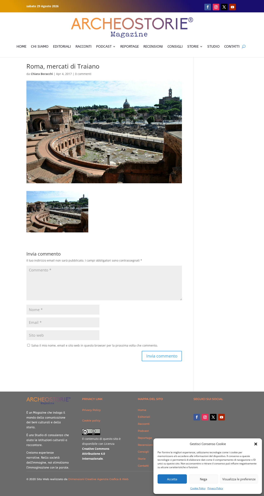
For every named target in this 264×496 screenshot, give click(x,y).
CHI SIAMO (39, 46)
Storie (142, 458)
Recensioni (145, 444)
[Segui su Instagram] (216, 7)
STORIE (193, 46)
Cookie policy (91, 420)
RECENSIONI (153, 46)
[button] (256, 444)
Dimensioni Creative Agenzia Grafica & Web (98, 479)
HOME (21, 46)
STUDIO (213, 46)
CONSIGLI (175, 46)
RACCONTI (83, 46)
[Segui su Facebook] (207, 7)
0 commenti (83, 74)
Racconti (144, 423)
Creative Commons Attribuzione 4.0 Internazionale (95, 453)
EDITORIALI (62, 46)
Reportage (145, 437)
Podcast (143, 430)
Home (142, 410)
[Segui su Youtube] (232, 7)
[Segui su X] (224, 7)
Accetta (172, 479)
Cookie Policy (197, 488)
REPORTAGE (129, 46)
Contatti (143, 465)
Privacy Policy (215, 488)
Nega (203, 479)
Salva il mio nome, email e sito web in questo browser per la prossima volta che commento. (94, 345)
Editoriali (144, 416)
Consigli (143, 451)
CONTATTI (232, 46)
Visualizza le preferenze (239, 479)
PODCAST (104, 46)
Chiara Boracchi (42, 74)
